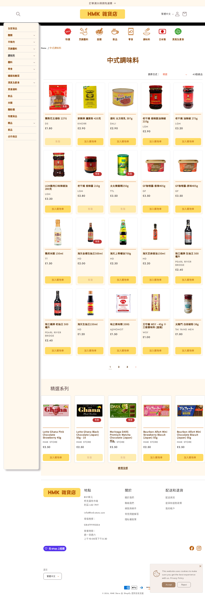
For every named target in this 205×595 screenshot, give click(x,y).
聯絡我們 (129, 503)
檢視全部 (123, 468)
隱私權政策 (131, 519)
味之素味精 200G (120, 323)
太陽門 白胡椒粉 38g (187, 323)
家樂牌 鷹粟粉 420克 (89, 118)
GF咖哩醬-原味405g (186, 185)
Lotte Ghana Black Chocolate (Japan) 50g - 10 (87, 434)
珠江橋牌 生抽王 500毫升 (187, 255)
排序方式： (154, 74)
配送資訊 (170, 497)
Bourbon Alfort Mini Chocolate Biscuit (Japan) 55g (189, 434)
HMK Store (115, 593)
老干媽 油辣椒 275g (186, 118)
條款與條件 (131, 508)
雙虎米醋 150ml (54, 253)
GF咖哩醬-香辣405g (154, 185)
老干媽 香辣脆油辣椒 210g (154, 120)
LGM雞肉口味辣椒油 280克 (56, 187)
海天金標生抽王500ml (90, 253)
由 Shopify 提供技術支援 (132, 593)
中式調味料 (55, 48)
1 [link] (110, 367)
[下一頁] (135, 367)
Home (43, 48)
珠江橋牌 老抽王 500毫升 (56, 325)
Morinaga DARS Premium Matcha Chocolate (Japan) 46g (121, 436)
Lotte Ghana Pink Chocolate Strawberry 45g (53, 434)
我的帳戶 (170, 508)
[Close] (200, 566)
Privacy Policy (177, 578)
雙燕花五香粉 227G (56, 118)
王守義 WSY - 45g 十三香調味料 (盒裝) (154, 325)
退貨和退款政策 (174, 503)
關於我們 (129, 497)
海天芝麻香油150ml (154, 253)
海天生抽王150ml (88, 323)
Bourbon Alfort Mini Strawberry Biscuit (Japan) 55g (155, 434)
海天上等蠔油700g (120, 253)
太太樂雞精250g (119, 185)
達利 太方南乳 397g (121, 118)
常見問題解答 (132, 514)
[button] (18, 14)
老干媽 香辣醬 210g (89, 185)
